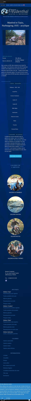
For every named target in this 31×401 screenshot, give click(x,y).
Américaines (14, 112)
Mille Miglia (14, 108)
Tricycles (15, 125)
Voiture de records (14, 116)
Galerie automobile (8, 340)
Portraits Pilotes (15, 129)
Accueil (7, 5)
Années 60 (15, 104)
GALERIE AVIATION (15, 214)
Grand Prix (14, 91)
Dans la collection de (7, 60)
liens (22, 5)
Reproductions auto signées (10, 293)
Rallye (14, 120)
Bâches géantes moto (8, 327)
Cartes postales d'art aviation (10, 310)
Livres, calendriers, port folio (10, 333)
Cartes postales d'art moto (10, 324)
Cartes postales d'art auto (9, 296)
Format (4, 58)
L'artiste (11, 5)
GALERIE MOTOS (15, 236)
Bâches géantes (7, 298)
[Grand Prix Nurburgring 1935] (15, 37)
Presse (19, 5)
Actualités (15, 5)
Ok (2, 398)
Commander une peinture (15, 156)
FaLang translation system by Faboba (6, 81)
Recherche (6, 375)
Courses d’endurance (15, 95)
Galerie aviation (7, 343)
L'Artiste (5, 355)
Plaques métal (7, 303)
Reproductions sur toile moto (10, 329)
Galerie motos (6, 345)
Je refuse (8, 398)
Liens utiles (6, 363)
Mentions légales (7, 368)
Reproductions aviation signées (11, 307)
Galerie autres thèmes (9, 348)
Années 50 (15, 100)
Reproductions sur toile (9, 301)
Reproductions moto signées (10, 322)
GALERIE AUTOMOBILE (15, 192)
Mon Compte (3, 5)
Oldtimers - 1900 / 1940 (15, 87)
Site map (5, 373)
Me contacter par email (9, 365)
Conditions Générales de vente (11, 370)
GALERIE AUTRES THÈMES (15, 258)
